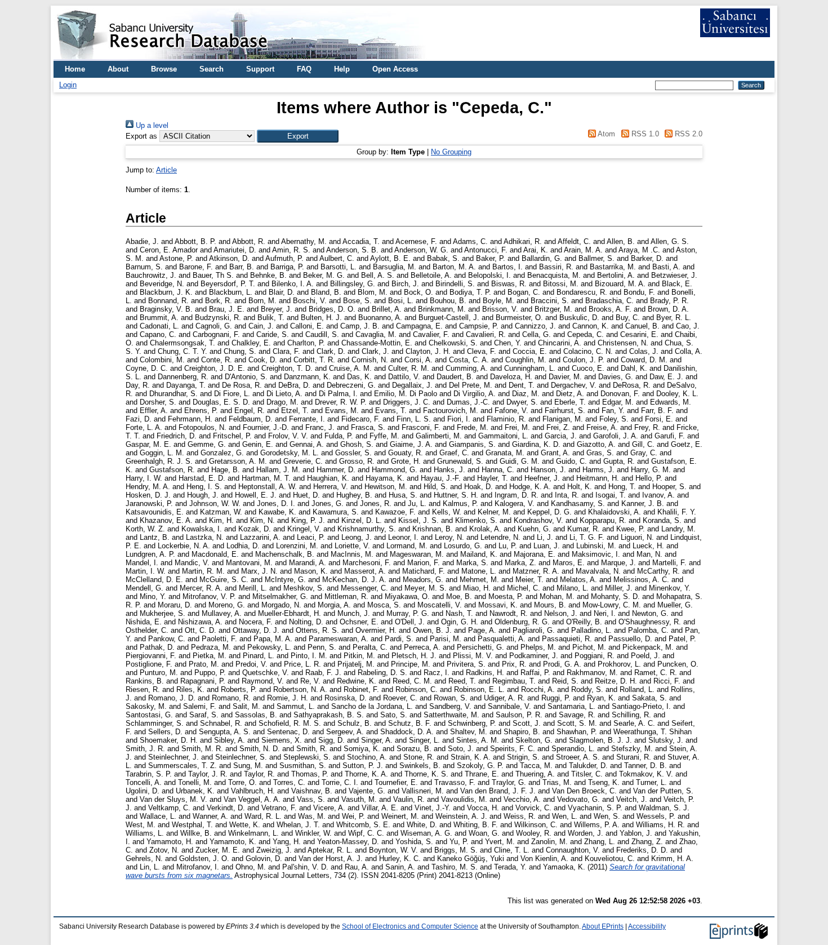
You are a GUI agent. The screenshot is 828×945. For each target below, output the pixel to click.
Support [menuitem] (260, 69)
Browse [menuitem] (164, 69)
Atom (605, 134)
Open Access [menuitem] (395, 69)
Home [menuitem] (75, 69)
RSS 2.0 (687, 134)
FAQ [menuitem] (304, 69)
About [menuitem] (118, 69)
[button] (298, 136)
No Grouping (451, 152)
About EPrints (603, 926)
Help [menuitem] (342, 69)
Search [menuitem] (211, 69)
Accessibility (647, 926)
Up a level (150, 125)
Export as (141, 136)
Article (166, 170)
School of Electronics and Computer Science (410, 926)
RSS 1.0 (643, 134)
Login (68, 85)
